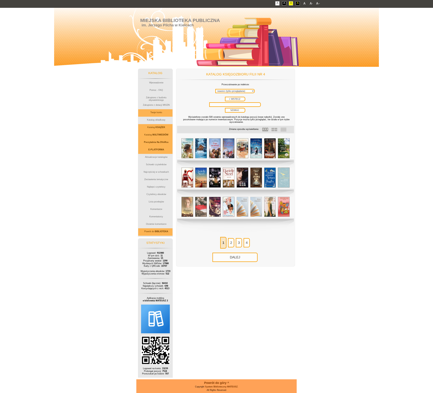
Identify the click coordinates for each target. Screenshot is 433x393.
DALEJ (235, 257)
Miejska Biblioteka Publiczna (180, 20)
